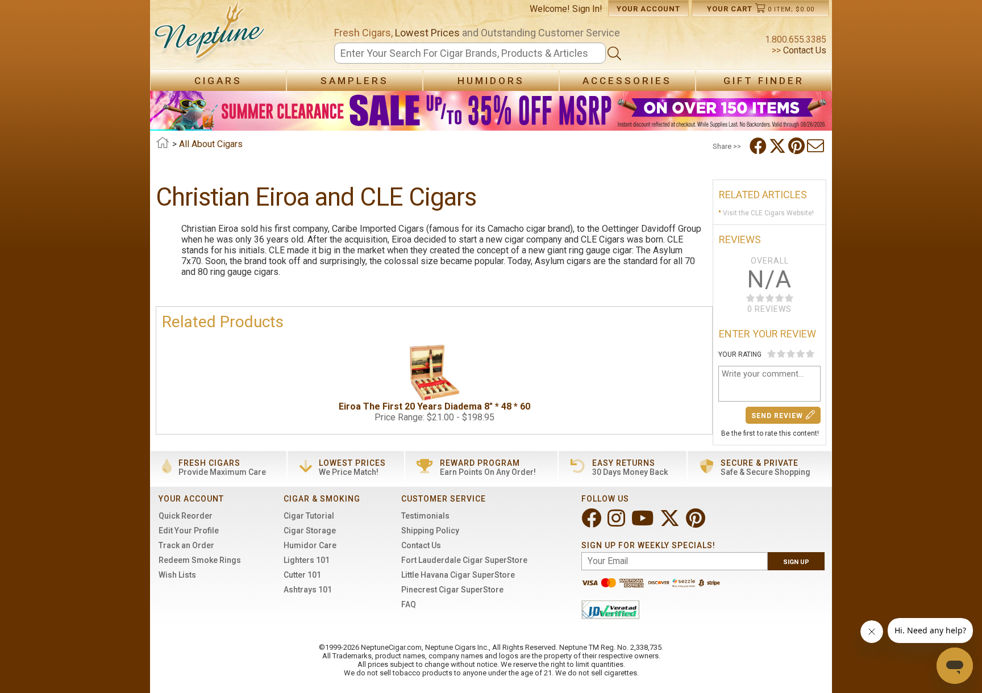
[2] (781, 353)
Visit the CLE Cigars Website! (768, 213)
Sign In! (587, 8)
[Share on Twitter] (778, 146)
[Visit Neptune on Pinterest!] (697, 523)
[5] (810, 353)
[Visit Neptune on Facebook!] (592, 523)
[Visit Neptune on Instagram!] (617, 523)
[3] (791, 353)
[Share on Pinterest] (797, 146)
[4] (800, 353)
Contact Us (803, 50)
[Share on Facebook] (759, 146)
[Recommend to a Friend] (816, 146)
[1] (771, 353)
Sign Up (796, 562)
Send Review (777, 416)
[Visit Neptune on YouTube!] (643, 523)
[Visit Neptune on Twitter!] (671, 523)
